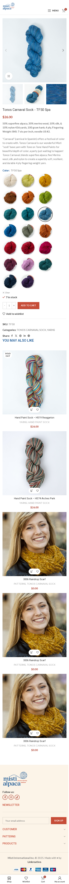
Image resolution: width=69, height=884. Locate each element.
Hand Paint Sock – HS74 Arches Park (34, 498)
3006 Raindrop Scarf (34, 579)
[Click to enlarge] (9, 76)
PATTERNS (20, 583)
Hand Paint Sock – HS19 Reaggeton (34, 417)
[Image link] (15, 778)
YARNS (51, 329)
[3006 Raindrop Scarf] (34, 544)
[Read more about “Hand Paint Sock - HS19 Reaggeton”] (31, 410)
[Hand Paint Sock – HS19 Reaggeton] (34, 382)
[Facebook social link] (12, 336)
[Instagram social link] (11, 797)
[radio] (10, 180)
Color (6, 170)
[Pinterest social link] (20, 336)
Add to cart (28, 305)
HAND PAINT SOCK (39, 422)
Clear (7, 292)
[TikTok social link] (17, 797)
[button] (6, 50)
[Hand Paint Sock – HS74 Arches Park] (34, 463)
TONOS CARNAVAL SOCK (31, 329)
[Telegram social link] (29, 336)
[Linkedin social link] (25, 336)
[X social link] (16, 336)
